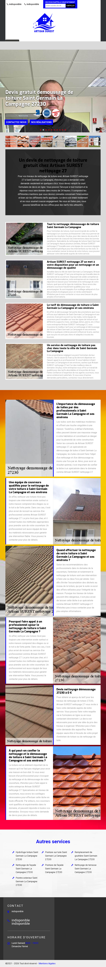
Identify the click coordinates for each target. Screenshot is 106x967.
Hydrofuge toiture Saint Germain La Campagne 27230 (27, 856)
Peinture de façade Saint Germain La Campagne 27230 (54, 869)
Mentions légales (47, 963)
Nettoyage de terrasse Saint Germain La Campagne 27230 (85, 869)
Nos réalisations (41, 122)
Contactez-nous (16, 122)
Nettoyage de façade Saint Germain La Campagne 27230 (26, 869)
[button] (40, 129)
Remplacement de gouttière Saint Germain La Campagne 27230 (86, 856)
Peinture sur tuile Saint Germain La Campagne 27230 (56, 856)
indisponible (15, 4)
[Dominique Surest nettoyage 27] (44, 22)
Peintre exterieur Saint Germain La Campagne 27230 (26, 881)
